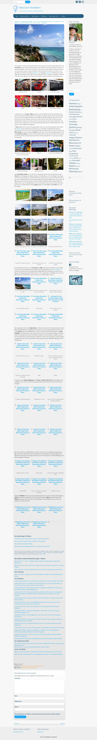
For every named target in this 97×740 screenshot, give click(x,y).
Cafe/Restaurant (74, 114)
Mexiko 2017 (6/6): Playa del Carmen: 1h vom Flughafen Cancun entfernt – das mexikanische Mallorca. (39, 654)
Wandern (72, 165)
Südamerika (41, 666)
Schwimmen (73, 153)
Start (17, 16)
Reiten (70, 151)
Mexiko (22, 666)
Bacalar (19, 129)
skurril (76, 157)
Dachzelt (79, 116)
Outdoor (78, 145)
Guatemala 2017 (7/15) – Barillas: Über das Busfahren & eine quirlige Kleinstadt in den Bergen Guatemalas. (37, 607)
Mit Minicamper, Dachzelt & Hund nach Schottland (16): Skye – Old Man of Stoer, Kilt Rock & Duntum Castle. (75, 243)
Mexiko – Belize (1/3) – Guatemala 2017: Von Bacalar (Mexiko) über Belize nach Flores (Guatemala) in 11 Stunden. (39, 575)
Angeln (79, 104)
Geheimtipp (73, 124)
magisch (72, 137)
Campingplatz (73, 116)
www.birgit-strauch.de (18, 732)
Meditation (79, 137)
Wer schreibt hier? (53, 16)
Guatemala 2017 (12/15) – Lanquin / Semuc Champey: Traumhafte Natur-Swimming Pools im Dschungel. (39, 628)
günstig (78, 127)
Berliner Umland (74, 112)
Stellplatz (72, 163)
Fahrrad (71, 119)
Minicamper (73, 142)
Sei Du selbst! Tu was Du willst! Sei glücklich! (31, 11)
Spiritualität (76, 160)
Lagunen (48, 73)
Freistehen (73, 121)
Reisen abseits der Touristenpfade (31, 666)
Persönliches (77, 148)
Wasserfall (78, 166)
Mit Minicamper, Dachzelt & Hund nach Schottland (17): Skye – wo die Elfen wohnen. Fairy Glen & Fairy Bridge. (75, 236)
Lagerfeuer (76, 133)
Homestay (72, 130)
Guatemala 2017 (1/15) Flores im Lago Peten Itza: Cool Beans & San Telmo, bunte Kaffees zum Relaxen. (39, 581)
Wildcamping (74, 168)
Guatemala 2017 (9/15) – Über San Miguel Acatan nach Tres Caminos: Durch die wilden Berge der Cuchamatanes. (38, 616)
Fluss (74, 119)
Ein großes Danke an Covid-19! (75, 220)
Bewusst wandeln (24, 16)
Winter (80, 171)
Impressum (42, 736)
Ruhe (74, 150)
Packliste (71, 148)
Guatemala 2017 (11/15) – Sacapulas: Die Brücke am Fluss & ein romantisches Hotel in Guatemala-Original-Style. (38, 624)
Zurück (16, 723)
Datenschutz (40, 732)
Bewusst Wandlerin (30, 7)
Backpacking (31, 667)
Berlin (81, 110)
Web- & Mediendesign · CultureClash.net (50, 736)
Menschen (76, 140)
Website (16, 707)
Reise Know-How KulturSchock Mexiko (24, 544)
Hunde (78, 130)
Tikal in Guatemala (56, 269)
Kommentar (18, 678)
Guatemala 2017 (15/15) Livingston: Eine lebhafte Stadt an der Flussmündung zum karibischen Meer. (38, 638)
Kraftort (71, 132)
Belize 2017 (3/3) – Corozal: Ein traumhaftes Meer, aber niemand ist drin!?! (32, 647)
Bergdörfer (35, 73)
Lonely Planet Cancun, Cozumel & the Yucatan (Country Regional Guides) (32, 539)
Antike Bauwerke (25, 667)
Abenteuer (73, 103)
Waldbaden (78, 163)
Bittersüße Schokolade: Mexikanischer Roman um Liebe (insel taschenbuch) (32, 546)
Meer (36, 667)
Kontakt (63, 16)
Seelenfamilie (71, 158)
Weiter (62, 723)
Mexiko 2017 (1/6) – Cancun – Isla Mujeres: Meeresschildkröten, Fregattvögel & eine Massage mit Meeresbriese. (37, 562)
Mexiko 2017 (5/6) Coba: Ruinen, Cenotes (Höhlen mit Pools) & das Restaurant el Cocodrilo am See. (38, 652)
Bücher (80, 112)
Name (16, 696)
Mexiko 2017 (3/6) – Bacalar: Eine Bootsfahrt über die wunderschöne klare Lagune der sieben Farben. (38, 569)
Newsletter (42, 554)
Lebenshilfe (72, 134)
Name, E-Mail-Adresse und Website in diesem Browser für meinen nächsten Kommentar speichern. (37, 714)
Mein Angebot (35, 16)
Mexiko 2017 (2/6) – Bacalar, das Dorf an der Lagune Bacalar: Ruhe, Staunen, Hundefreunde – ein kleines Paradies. (39, 566)
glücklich (72, 127)
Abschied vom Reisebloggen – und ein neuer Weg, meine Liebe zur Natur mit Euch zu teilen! (75, 214)
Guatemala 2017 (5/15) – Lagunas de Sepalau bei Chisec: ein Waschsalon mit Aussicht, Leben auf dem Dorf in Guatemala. (39, 599)
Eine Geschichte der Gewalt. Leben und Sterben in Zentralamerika (30, 541)
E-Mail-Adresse (18, 701)
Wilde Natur (73, 171)
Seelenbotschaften (73, 156)
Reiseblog (44, 16)
